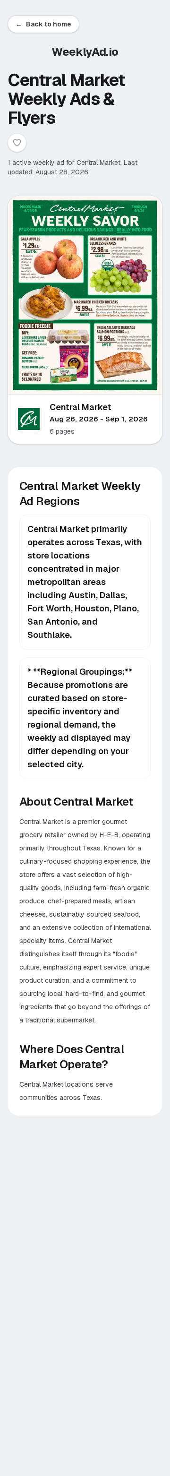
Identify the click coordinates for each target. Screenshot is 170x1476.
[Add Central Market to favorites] (17, 142)
